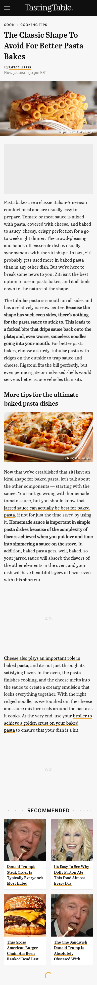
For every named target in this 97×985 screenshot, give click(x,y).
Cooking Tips (33, 24)
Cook (9, 24)
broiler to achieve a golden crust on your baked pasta (48, 722)
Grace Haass (20, 67)
